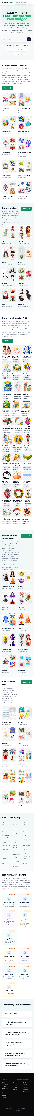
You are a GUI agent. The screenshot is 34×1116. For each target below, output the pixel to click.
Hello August (16, 377)
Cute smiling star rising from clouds (6, 375)
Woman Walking (15, 524)
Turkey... (25, 523)
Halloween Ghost (5, 485)
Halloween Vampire (15, 823)
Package (20, 586)
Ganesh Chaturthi (7, 196)
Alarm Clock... (26, 361)
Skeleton (25, 45)
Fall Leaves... (17, 503)
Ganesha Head (17, 398)
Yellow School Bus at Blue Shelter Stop (26, 411)
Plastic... (14, 413)
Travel (20, 806)
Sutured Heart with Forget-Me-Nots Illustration (7, 502)
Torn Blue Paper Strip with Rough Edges (27, 483)
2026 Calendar (6, 722)
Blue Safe (5, 398)
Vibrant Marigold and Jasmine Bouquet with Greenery (6, 465)
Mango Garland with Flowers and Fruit (27, 465)
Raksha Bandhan (5, 362)
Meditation (5, 607)
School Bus (24, 415)
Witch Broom (26, 845)
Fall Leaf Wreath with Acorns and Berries (17, 502)
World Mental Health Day (5, 836)
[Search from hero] (29, 39)
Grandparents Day (5, 853)
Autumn (4, 785)
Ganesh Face (17, 396)
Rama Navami (6, 449)
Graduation (5, 764)
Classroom (26, 831)
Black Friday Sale (5, 862)
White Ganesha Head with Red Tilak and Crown (18, 395)
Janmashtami (6, 175)
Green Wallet (6, 415)
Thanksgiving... (26, 521)
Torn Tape (26, 484)
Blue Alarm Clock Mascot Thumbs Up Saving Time (27, 358)
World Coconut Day (24, 175)
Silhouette (21, 304)
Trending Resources (5, 1083)
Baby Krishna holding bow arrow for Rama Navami (7, 447)
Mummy (25, 828)
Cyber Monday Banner (27, 862)
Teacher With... (27, 450)
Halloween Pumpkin (4, 823)
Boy (26, 505)
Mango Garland (27, 469)
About (25, 1082)
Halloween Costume (8, 586)
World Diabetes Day (8, 628)
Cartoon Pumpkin (15, 846)
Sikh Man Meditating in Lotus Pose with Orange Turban (17, 448)
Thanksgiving (16, 861)
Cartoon (20, 241)
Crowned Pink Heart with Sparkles (27, 428)
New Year (4, 806)
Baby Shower (22, 785)
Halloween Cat (6, 649)
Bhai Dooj (5, 670)
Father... (26, 398)
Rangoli (4, 858)
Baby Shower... (6, 521)
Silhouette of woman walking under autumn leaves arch (16, 520)
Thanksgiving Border (5, 841)
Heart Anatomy (6, 505)
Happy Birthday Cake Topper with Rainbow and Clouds (27, 376)
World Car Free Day (23, 131)
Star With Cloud (5, 378)
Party (19, 743)
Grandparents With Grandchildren (16, 856)
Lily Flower (21, 607)
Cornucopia (5, 831)
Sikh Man (16, 451)
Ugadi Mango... (27, 467)
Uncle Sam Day (22, 196)
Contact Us (26, 1091)
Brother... (5, 359)
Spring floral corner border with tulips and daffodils (19, 429)
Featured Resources (5, 1092)
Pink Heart (26, 432)
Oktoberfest (6, 152)
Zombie (15, 828)
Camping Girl (16, 379)
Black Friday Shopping (16, 865)
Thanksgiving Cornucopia (26, 839)
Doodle (4, 304)
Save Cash (5, 396)
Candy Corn (5, 849)
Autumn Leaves (21, 49)
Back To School (22, 764)
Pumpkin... (15, 486)
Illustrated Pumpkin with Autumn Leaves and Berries (16, 483)
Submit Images (15, 1088)
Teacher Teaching (15, 832)
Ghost (17, 45)
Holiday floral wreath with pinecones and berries (8, 428)
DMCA (25, 1085)
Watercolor (21, 283)
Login (14, 1082)
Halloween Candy (26, 823)
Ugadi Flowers (6, 467)
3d (3, 241)
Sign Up (15, 1085)
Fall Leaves (9, 45)
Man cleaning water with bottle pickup (15, 411)
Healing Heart (6, 503)
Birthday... (26, 377)
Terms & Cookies (25, 1088)
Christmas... (5, 430)
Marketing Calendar (5, 1096)
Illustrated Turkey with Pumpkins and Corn (26, 520)
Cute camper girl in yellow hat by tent (16, 375)
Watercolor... (18, 430)
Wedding (4, 743)
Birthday (20, 722)
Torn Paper (26, 486)
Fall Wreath (17, 505)
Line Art (4, 283)
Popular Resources (5, 1087)
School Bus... (25, 413)
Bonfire (20, 628)
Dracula (11, 49)
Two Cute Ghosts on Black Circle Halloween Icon (6, 483)
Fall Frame (25, 849)
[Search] (25, 3)
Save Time (25, 359)
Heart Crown (16, 361)
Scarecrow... (28, 503)
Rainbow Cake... (27, 379)
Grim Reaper (5, 828)
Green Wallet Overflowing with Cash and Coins (6, 412)
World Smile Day (7, 131)
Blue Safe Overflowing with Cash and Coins (6, 394)
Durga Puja (26, 853)
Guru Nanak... (17, 449)
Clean (8, 2)
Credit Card (21, 670)
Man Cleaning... (14, 416)
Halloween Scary (6, 845)
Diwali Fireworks (17, 837)
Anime (4, 262)
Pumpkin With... (16, 484)
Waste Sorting (27, 396)
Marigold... (5, 469)
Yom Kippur (5, 108)
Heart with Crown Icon (15, 357)
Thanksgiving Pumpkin (26, 857)
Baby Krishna (6, 451)
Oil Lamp (25, 835)
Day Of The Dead (23, 649)
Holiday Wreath (6, 432)
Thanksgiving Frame (16, 841)
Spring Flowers (17, 433)
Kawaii (20, 262)
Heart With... (16, 359)
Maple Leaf (17, 54)
